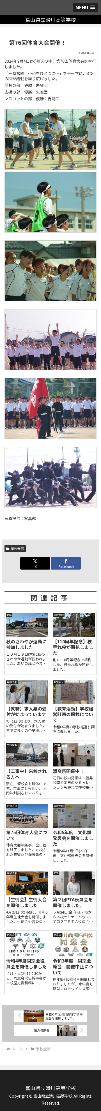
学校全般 (17, 548)
